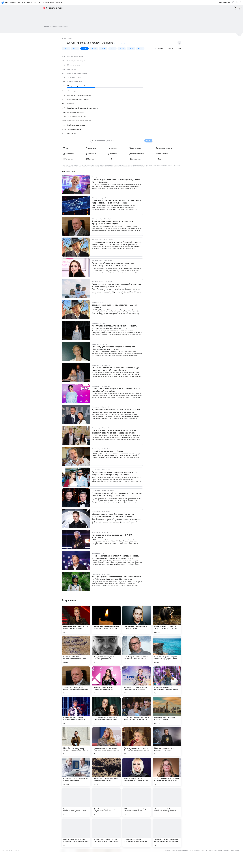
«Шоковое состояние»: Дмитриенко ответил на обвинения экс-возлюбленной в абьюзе (113, 515)
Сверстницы (71, 104)
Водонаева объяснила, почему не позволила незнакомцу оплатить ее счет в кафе (113, 264)
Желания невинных (74, 65)
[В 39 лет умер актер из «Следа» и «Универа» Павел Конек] (136, 802)
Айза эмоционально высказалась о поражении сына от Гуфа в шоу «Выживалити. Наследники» (116, 578)
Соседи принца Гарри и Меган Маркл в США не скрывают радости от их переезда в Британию (114, 431)
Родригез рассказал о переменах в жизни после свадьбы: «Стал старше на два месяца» (114, 473)
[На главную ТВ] (5, 2)
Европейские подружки (75, 112)
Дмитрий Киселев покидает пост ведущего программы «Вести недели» (112, 222)
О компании (9, 850)
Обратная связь (235, 850)
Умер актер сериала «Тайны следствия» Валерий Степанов (115, 306)
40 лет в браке (72, 91)
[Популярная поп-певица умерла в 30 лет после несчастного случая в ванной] (106, 620)
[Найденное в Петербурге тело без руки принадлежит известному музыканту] (106, 650)
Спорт (179, 48)
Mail (3, 850)
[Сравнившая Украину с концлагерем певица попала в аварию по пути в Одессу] (167, 680)
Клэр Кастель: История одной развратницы (82, 108)
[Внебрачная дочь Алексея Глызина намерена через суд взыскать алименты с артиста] (76, 711)
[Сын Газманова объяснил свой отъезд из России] (136, 620)
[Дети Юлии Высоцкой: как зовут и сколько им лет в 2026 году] (167, 772)
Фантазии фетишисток (75, 82)
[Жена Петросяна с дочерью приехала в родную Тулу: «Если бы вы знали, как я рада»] (76, 741)
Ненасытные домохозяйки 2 (77, 73)
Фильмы (160, 48)
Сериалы (170, 48)
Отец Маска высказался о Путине (107, 451)
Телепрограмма (66, 38)
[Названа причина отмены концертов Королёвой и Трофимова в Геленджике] (106, 680)
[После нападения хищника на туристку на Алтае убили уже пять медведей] (167, 620)
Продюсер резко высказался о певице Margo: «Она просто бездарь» (116, 180)
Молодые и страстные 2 (76, 86)
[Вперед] (239, 8)
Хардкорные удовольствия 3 (77, 116)
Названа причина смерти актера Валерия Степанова (116, 242)
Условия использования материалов (219, 850)
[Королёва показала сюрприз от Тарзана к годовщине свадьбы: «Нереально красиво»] (106, 711)
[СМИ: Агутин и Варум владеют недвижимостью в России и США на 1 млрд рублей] (76, 833)
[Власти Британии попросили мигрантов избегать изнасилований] (167, 711)
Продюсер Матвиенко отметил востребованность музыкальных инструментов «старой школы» (115, 557)
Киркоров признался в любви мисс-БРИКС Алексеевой (112, 536)
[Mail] (3, 2)
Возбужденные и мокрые (76, 61)
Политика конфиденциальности (198, 850)
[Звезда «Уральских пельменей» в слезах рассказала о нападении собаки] (167, 833)
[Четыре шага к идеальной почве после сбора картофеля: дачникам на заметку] (106, 772)
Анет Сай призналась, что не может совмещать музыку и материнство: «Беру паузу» (114, 327)
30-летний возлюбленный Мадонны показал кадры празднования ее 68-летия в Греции (116, 369)
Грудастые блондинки (75, 57)
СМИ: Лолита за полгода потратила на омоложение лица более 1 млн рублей (116, 389)
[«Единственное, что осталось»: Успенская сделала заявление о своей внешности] (106, 741)
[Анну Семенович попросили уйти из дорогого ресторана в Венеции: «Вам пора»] (76, 620)
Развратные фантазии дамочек (78, 99)
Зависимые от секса (74, 77)
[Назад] (235, 8)
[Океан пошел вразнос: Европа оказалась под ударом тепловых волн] (167, 650)
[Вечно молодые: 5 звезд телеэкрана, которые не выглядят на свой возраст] (136, 772)
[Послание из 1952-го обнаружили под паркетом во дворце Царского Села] (76, 650)
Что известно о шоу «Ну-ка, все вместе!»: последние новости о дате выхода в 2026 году (117, 494)
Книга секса (71, 69)
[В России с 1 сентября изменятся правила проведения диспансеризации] (76, 772)
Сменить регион (120, 43)
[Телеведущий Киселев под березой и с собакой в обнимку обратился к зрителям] (76, 680)
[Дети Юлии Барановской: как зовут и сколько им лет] (106, 802)
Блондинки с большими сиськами (79, 95)
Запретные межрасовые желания (79, 121)
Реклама (16, 850)
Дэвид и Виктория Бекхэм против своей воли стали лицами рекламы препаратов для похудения (116, 410)
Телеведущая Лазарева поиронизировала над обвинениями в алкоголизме (113, 348)
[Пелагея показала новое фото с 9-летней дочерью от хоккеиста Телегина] (136, 741)
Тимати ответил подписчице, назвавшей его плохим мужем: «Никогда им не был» (116, 285)
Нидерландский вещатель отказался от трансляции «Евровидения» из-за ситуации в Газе (116, 201)
